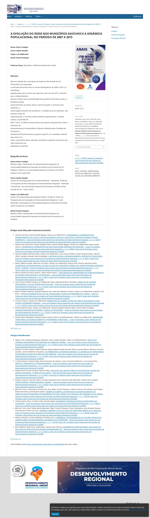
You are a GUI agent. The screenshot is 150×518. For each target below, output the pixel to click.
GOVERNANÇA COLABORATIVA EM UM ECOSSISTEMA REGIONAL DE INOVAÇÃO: (53, 247)
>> (20, 328)
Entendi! (55, 514)
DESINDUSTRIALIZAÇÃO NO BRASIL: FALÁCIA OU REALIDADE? (39, 310)
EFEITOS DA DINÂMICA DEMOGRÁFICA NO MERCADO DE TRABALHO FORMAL (56, 341)
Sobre (38, 16)
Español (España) (118, 35)
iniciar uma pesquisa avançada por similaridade (45, 444)
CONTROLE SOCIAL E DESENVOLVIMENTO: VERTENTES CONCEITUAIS (75, 256)
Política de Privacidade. (138, 510)
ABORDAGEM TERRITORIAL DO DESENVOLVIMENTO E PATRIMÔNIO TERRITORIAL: (59, 318)
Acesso (140, 2)
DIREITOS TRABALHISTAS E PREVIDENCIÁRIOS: (33, 363)
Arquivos (18, 16)
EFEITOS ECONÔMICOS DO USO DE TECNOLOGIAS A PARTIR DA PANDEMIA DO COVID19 (55, 294)
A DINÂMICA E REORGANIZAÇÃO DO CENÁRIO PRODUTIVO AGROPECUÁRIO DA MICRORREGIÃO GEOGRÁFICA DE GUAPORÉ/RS (58, 418)
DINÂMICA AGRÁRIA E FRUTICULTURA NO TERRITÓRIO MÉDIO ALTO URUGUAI (70, 410)
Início (12, 24)
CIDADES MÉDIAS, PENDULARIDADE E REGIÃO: (33, 382)
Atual (9, 16)
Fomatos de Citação (83, 147)
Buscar (138, 16)
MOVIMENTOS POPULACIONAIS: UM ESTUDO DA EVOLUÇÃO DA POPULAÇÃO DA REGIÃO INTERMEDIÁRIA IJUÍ (58, 428)
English (114, 31)
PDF (79, 97)
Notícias (29, 16)
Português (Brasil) (118, 38)
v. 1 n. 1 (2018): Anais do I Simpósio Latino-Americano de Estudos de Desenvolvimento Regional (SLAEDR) (63, 24)
